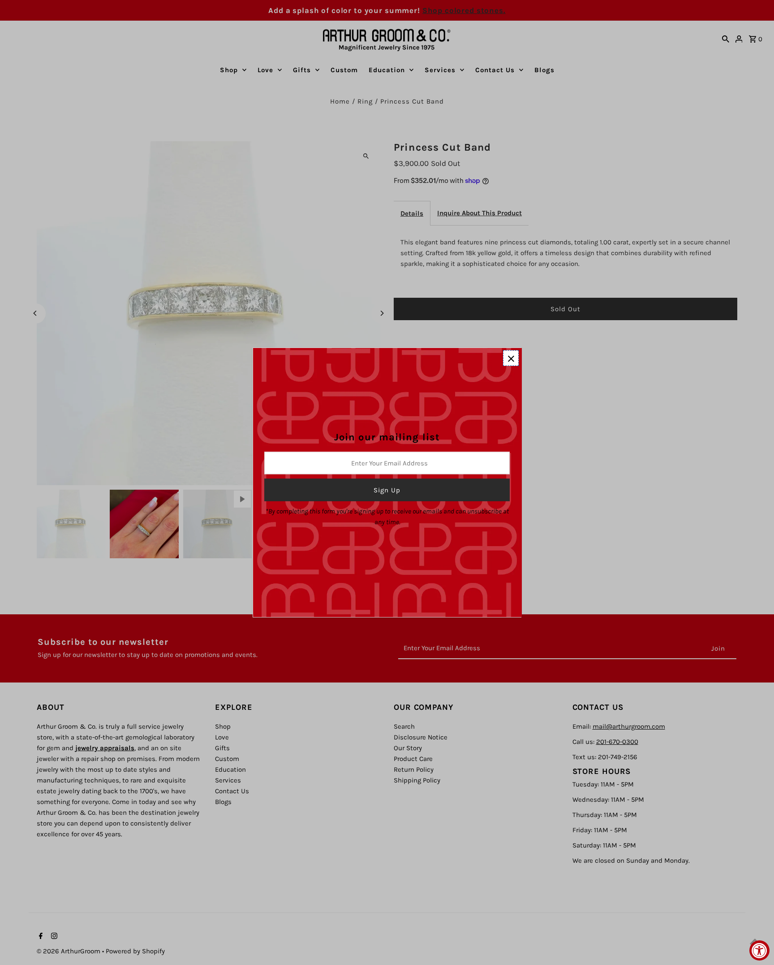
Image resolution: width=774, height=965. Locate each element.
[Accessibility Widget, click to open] (759, 950)
